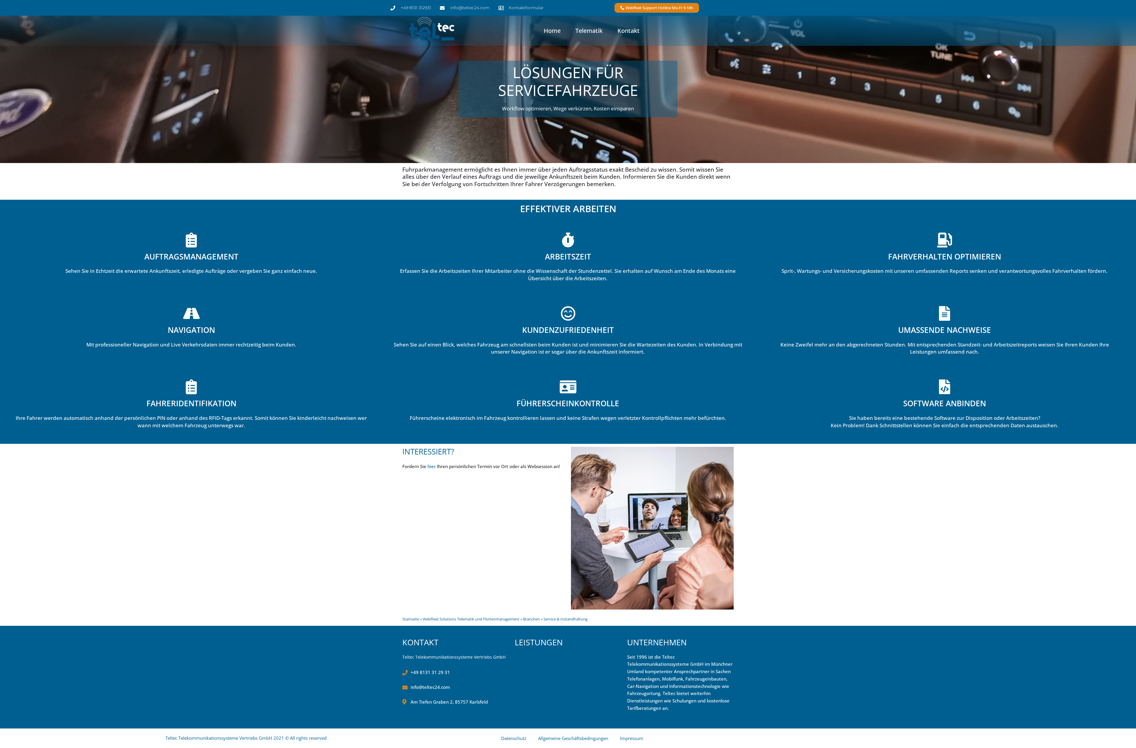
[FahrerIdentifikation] (191, 386)
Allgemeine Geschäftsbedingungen (573, 738)
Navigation (191, 330)
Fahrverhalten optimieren (944, 256)
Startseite (410, 619)
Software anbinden (944, 403)
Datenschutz (513, 738)
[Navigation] (191, 313)
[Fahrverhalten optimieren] (944, 240)
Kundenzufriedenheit (568, 330)
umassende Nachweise (944, 330)
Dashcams (525, 687)
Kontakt (628, 31)
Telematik (589, 31)
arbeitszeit (568, 256)
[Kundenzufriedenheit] (568, 313)
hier (431, 466)
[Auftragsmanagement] (191, 240)
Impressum (631, 738)
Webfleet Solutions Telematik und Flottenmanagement (471, 619)
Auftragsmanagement (191, 256)
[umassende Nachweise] (944, 313)
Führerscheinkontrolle (568, 403)
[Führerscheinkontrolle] (568, 386)
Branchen (531, 619)
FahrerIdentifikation (191, 403)
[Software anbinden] (944, 386)
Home (552, 31)
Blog (519, 702)
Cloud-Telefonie (531, 672)
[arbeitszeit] (568, 240)
